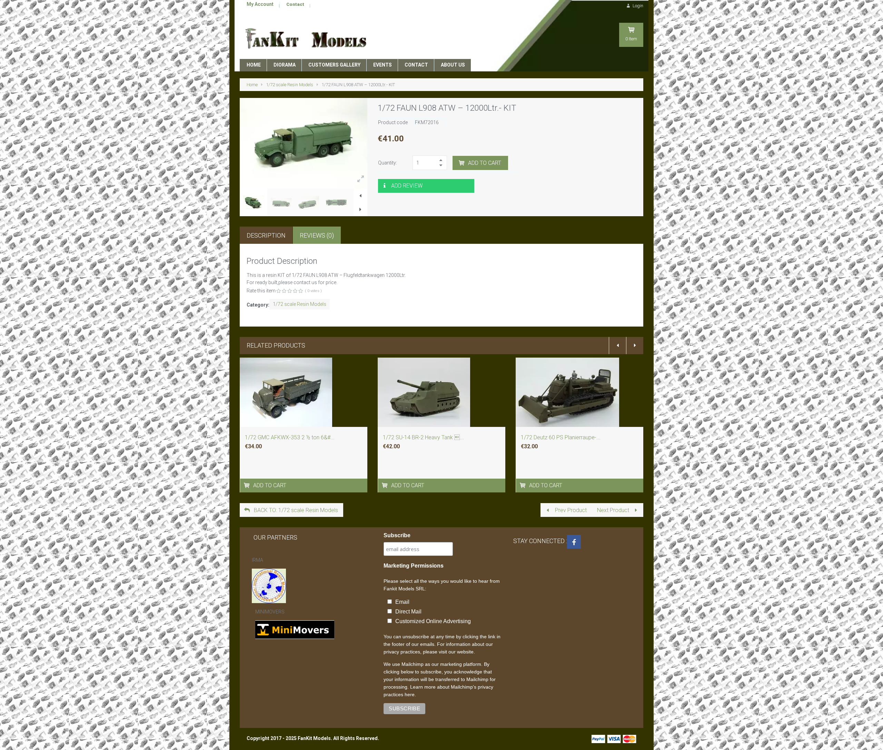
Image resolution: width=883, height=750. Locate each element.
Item (631, 38)
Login (637, 5)
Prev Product (570, 510)
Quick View (304, 402)
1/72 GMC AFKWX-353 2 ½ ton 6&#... (290, 437)
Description (266, 235)
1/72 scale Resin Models (289, 84)
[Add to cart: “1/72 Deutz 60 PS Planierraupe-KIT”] (523, 485)
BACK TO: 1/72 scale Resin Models (295, 510)
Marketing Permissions (414, 566)
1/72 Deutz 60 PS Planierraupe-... (561, 437)
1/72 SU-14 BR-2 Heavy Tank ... (423, 437)
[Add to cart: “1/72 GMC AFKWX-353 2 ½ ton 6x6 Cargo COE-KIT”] (247, 485)
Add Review (407, 185)
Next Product (614, 510)
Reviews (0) (317, 235)
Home (252, 84)
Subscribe (397, 535)
